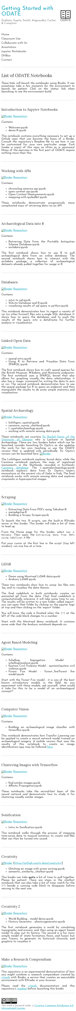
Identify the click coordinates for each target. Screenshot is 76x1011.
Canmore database (14, 468)
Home (5, 34)
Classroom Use (11, 38)
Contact (6, 60)
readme (22, 988)
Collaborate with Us (14, 43)
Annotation (8, 47)
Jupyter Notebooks (13, 51)
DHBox (5, 55)
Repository (20, 116)
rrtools (5, 977)
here (50, 747)
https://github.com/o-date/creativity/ (38, 863)
